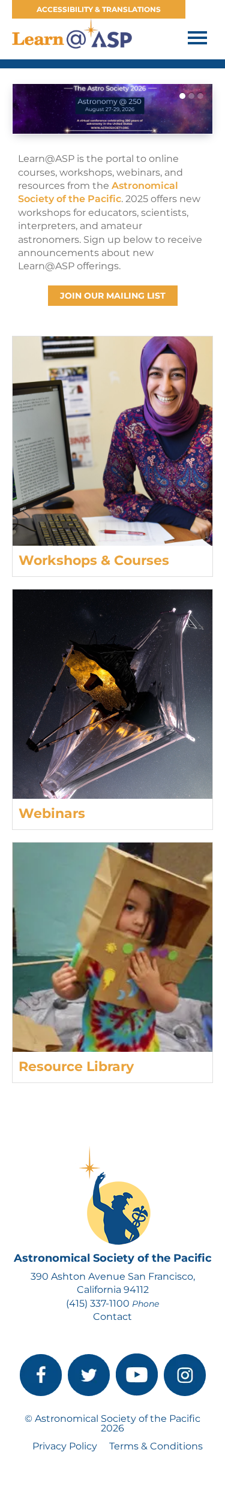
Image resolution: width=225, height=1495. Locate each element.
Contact (112, 1316)
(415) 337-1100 (98, 1303)
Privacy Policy (64, 1446)
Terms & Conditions (156, 1446)
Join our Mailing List (113, 295)
